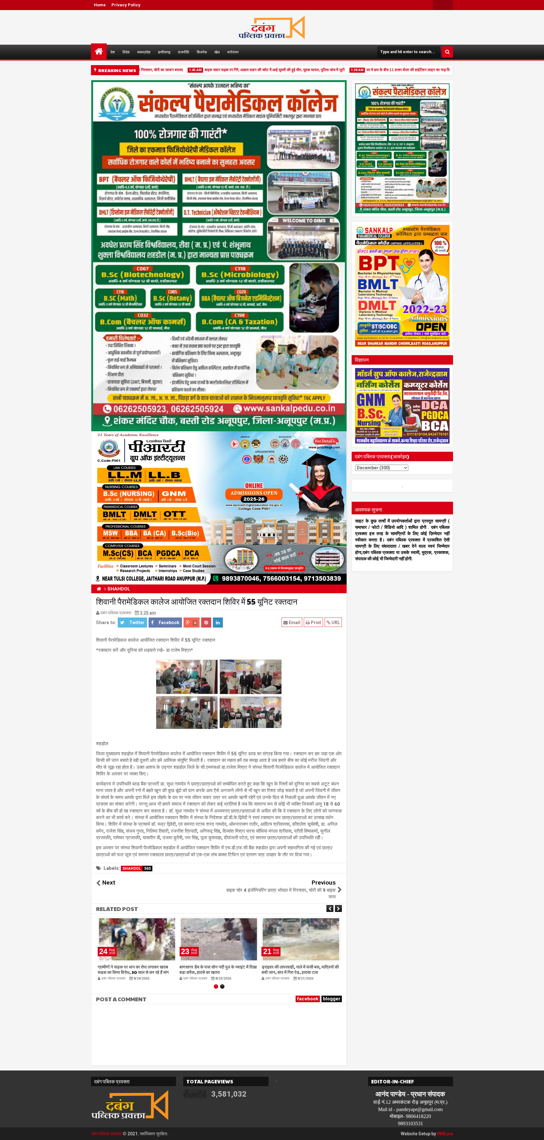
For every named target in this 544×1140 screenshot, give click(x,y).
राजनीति (183, 51)
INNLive (445, 1133)
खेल (217, 51)
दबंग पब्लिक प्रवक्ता (106, 1133)
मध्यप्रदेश (143, 51)
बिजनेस (202, 51)
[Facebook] (448, 5)
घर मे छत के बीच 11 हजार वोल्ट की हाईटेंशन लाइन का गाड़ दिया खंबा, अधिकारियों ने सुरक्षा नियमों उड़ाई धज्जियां (423, 70)
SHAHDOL (136, 868)
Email (294, 622)
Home (100, 5)
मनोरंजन (233, 51)
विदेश (126, 51)
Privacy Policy (125, 5)
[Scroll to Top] (534, 1130)
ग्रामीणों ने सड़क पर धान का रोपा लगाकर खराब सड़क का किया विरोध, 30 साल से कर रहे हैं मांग (133, 969)
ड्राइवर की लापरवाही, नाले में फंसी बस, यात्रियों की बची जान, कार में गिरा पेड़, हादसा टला (300, 969)
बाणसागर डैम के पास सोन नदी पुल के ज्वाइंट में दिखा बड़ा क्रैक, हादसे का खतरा (218, 969)
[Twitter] (438, 5)
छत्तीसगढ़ (164, 51)
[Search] (447, 52)
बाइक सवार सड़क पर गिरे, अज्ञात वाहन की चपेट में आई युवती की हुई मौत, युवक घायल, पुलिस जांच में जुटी (256, 70)
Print (315, 622)
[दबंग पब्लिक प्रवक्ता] (99, 51)
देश (112, 51)
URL (335, 622)
